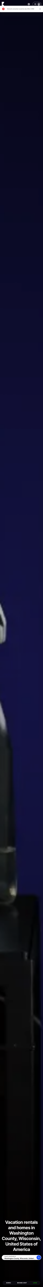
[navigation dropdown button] (37, 4)
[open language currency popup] (29, 4)
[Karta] (3, 4)
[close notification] (40, 9)
